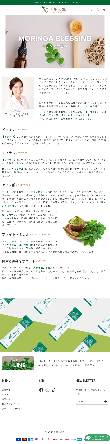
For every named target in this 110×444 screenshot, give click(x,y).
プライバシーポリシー (12, 409)
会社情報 (6, 390)
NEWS (5, 394)
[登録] (105, 402)
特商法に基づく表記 (11, 404)
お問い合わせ (8, 399)
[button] (6, 10)
